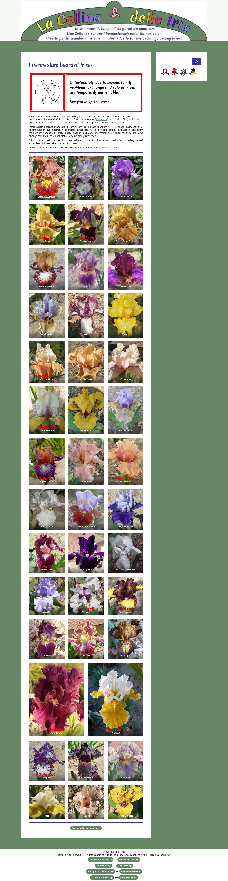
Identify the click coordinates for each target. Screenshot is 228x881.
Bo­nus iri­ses (110, 147)
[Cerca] (196, 61)
